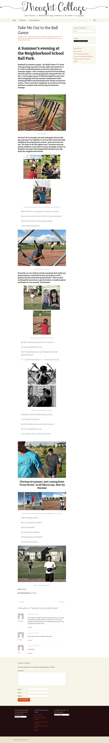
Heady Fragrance (78, 51)
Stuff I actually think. (34, 20)
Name (20, 689)
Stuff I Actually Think (38, 38)
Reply (30, 627)
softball (24, 40)
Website (20, 696)
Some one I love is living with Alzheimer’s (83, 56)
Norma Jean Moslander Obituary (81, 54)
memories (56, 38)
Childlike (76, 61)
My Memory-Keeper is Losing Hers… (82, 59)
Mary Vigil (20, 639)
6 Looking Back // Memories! (52, 36)
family (51, 38)
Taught (21, 602)
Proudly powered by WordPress (20, 739)
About (14, 20)
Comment (21, 670)
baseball (47, 38)
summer (28, 40)
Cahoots (62, 602)
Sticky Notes (22, 20)
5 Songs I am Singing (40, 36)
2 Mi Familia (32, 36)
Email (20, 692)
